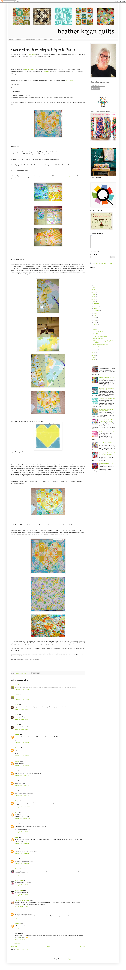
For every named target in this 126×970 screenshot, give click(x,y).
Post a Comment (17, 943)
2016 (93, 292)
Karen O (17, 685)
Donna (16, 837)
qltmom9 (17, 734)
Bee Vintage (46, 71)
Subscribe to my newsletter (100, 82)
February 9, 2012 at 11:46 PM (22, 765)
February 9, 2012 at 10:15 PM (22, 689)
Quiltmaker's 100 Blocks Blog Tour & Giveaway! (106, 388)
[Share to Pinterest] (39, 673)
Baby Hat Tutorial (103, 367)
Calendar (59, 39)
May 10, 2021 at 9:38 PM (21, 939)
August (96, 313)
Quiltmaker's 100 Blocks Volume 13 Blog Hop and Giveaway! (107, 420)
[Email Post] (29, 673)
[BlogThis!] (34, 673)
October (96, 308)
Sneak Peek (96, 347)
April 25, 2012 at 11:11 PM (21, 906)
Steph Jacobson (19, 869)
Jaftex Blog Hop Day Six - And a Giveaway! (107, 378)
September (96, 310)
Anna (16, 824)
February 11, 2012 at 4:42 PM (22, 863)
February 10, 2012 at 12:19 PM (22, 807)
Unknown (17, 912)
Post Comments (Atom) (23, 949)
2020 (93, 290)
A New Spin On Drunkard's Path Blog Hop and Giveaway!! (107, 453)
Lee (15, 771)
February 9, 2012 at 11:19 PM (22, 719)
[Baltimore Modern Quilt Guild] (102, 107)
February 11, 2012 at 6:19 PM (22, 885)
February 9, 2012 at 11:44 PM (22, 742)
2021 (93, 287)
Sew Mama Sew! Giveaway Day (107, 398)
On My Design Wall (98, 338)
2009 (93, 357)
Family (95, 329)
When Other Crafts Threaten (100, 336)
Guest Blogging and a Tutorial (100, 344)
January (96, 350)
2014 (93, 297)
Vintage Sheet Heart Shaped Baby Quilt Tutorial (103, 341)
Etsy (69, 176)
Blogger (69, 959)
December (96, 303)
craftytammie (22, 178)
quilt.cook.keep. (28, 69)
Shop (51, 39)
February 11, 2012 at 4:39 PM (22, 843)
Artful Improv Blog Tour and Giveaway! (106, 464)
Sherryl (16, 801)
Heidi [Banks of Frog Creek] (22, 900)
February (96, 327)
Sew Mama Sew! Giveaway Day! (107, 432)
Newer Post (14, 946)
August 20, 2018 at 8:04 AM (21, 918)
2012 (93, 301)
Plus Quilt (95, 334)
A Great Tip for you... (98, 331)
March (95, 324)
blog (66, 534)
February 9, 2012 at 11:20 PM (22, 729)
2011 (93, 353)
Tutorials (18, 39)
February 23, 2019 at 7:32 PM (22, 928)
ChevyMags (18, 923)
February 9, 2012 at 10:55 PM (22, 709)
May (95, 320)
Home (11, 39)
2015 (93, 294)
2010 (93, 355)
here (66, 80)
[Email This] (32, 673)
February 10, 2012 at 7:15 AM (22, 775)
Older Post (82, 946)
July (95, 315)
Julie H (16, 705)
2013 (93, 299)
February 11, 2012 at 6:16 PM (22, 875)
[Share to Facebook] (37, 673)
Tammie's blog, (32, 54)
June (95, 317)
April (95, 322)
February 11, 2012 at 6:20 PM (22, 895)
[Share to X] (35, 673)
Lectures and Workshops (32, 39)
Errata (45, 39)
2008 (93, 360)
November (96, 306)
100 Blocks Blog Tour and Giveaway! (105, 443)
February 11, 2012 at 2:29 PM (22, 832)
